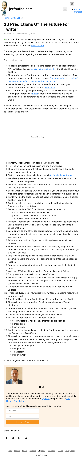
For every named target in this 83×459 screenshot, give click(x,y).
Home (6, 18)
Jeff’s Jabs (16, 18)
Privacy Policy (70, 451)
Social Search (37, 45)
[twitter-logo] (13, 438)
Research (33, 451)
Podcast (17, 451)
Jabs (10, 451)
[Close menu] (72, 4)
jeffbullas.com (21, 9)
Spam (35, 93)
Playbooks (41, 451)
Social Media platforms (60, 175)
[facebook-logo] (7, 438)
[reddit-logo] (26, 438)
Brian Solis (50, 87)
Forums (60, 451)
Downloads (51, 451)
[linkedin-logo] (20, 438)
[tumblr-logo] (32, 438)
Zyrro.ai (45, 398)
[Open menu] (65, 9)
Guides (24, 451)
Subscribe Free (22, 422)
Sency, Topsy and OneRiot (43, 69)
